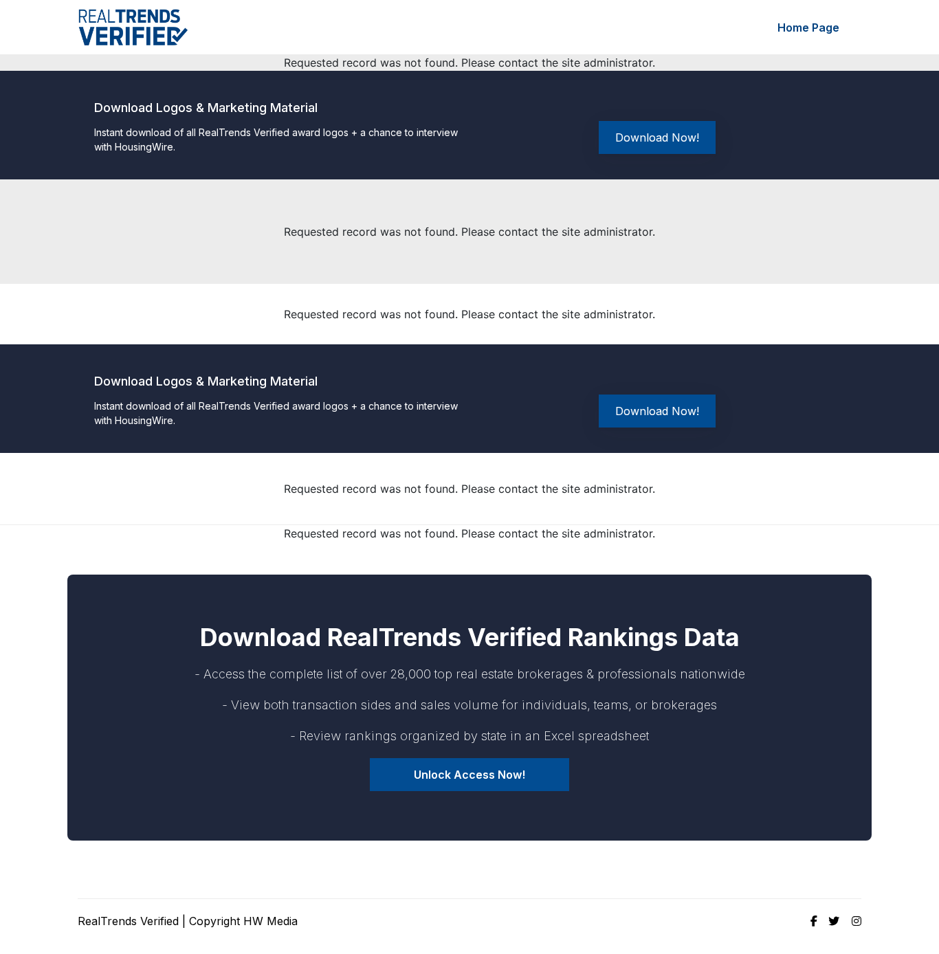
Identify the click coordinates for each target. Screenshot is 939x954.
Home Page (808, 27)
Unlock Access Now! (469, 774)
